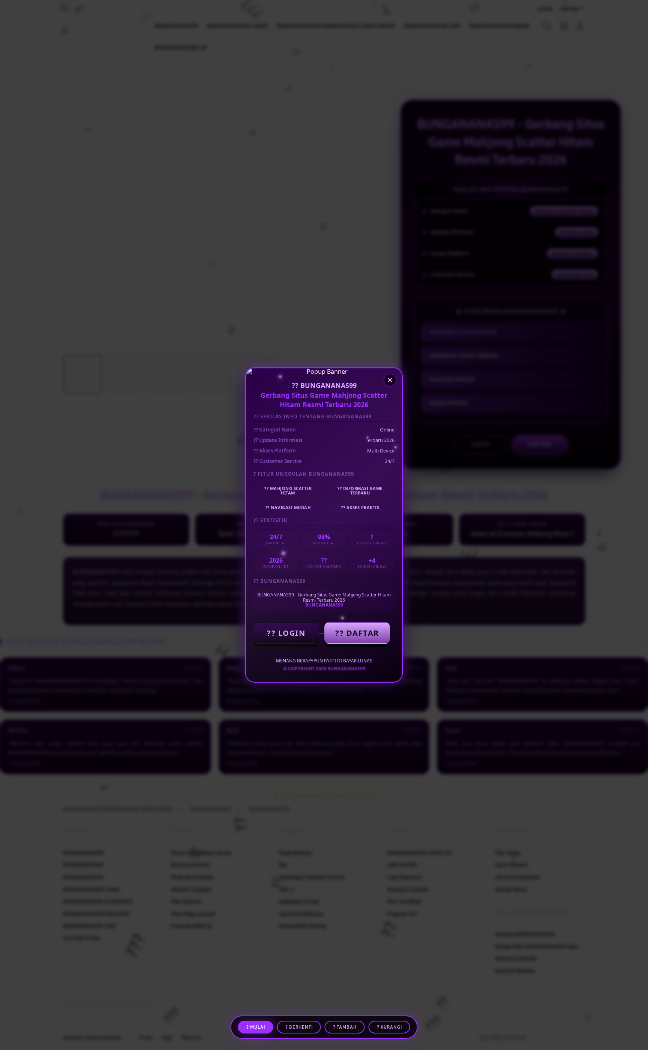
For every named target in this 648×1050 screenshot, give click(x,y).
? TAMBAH (345, 1027)
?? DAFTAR (357, 633)
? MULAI (255, 1027)
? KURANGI (389, 1027)
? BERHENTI (299, 1027)
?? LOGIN (286, 633)
